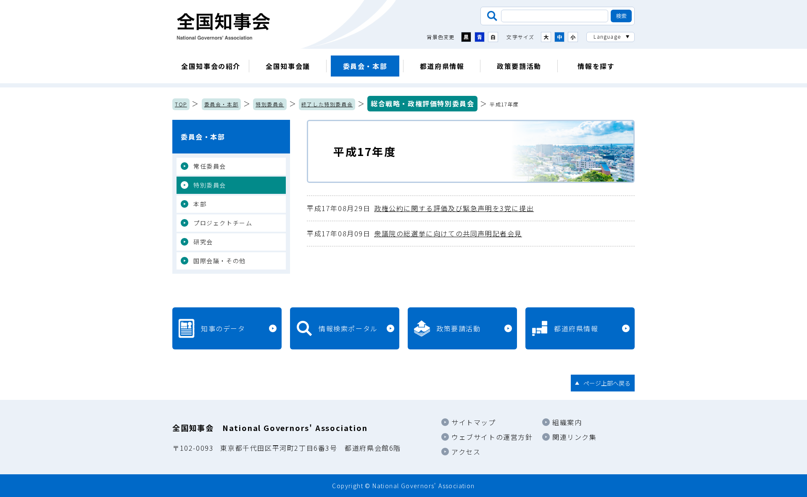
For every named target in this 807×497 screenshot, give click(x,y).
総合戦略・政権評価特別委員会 (422, 103)
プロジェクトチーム (222, 223)
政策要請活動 (519, 66)
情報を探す (596, 66)
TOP (181, 104)
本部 (199, 204)
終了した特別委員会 (327, 104)
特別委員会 (270, 104)
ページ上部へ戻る (606, 383)
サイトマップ (473, 422)
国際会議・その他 (219, 260)
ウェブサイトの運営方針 (492, 437)
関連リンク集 (574, 437)
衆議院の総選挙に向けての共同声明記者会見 (414, 233)
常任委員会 (209, 166)
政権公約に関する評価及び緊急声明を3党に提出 (420, 208)
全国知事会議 (288, 66)
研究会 (203, 242)
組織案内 (567, 422)
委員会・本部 (365, 66)
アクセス (465, 452)
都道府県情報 (442, 66)
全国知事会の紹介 (210, 66)
